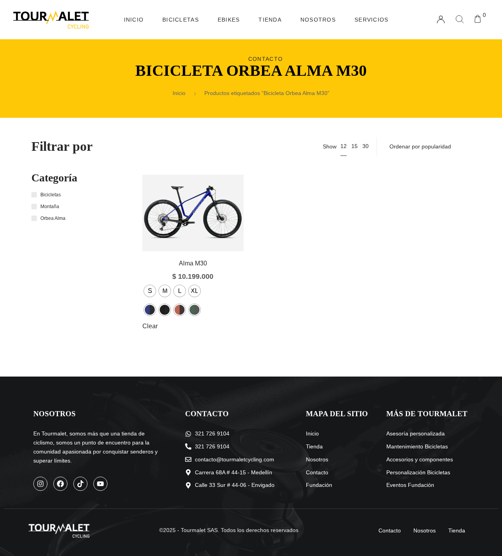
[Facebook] (60, 484)
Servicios (371, 19)
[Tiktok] (80, 484)
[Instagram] (40, 484)
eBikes (229, 19)
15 (354, 146)
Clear (150, 326)
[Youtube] (100, 484)
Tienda (270, 19)
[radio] (150, 291)
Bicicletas (180, 19)
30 (365, 146)
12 (343, 146)
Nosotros (318, 19)
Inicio (134, 19)
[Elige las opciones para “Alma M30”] (181, 224)
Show (329, 146)
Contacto (265, 59)
